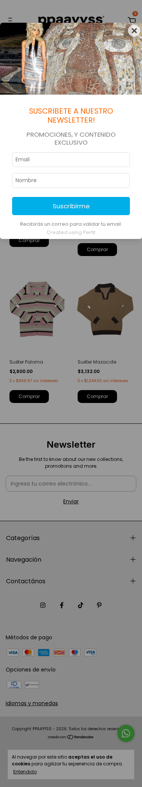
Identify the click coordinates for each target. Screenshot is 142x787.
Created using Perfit (71, 232)
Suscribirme (71, 206)
